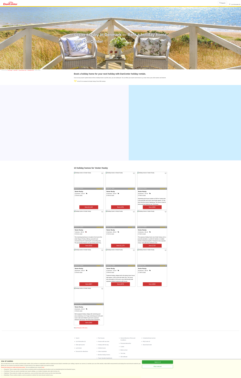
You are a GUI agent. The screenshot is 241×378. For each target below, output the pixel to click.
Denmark (15, 70)
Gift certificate (123, 356)
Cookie (122, 346)
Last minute (79, 348)
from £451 (120, 207)
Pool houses (101, 338)
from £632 (88, 245)
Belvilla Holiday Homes (104, 354)
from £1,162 (89, 207)
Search (223, 3)
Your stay (122, 353)
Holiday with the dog (103, 344)
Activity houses (102, 348)
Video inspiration (102, 351)
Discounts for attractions (82, 351)
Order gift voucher (80, 344)
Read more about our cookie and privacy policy (13, 367)
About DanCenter (147, 344)
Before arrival (123, 350)
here (43, 367)
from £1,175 (120, 245)
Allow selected (157, 366)
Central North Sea (22, 70)
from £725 (152, 245)
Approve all (157, 362)
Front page (10, 70)
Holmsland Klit (30, 70)
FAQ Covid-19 (146, 341)
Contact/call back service (149, 338)
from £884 (152, 207)
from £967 (88, 284)
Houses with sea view (103, 341)
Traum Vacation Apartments (105, 358)
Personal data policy (125, 343)
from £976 (120, 284)
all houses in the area (81, 327)
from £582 (88, 322)
